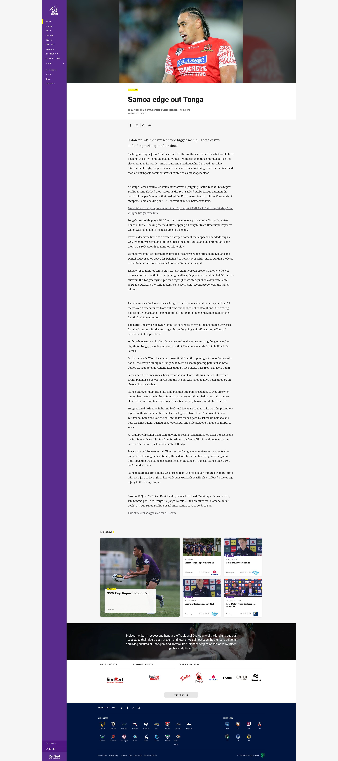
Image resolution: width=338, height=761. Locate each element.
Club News (133, 90)
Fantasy (50, 45)
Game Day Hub (53, 58)
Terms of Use (102, 756)
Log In (52, 749)
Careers (124, 756)
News (48, 21)
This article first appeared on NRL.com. (152, 513)
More (48, 63)
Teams (49, 40)
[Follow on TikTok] (122, 707)
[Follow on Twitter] (133, 707)
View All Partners (181, 695)
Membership (51, 70)
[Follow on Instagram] (139, 707)
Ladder (49, 35)
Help (130, 756)
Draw (48, 31)
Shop (48, 79)
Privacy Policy (113, 756)
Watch (49, 26)
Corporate (50, 83)
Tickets (49, 74)
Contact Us (138, 756)
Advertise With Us (150, 756)
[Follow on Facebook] (127, 707)
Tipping (50, 49)
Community (52, 54)
